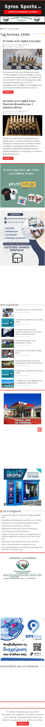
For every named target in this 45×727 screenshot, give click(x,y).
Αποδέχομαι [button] (23, 723)
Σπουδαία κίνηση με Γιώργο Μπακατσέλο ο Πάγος (25, 341)
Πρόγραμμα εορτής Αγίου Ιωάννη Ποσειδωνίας (19, 528)
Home (4, 29)
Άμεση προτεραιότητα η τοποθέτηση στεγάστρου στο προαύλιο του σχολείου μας (22, 548)
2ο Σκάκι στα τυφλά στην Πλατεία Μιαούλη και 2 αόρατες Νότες (19, 104)
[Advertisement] (22, 284)
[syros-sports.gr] (22, 7)
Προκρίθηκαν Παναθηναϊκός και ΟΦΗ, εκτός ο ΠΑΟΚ (21, 520)
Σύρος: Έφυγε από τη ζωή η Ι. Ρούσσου (16, 526)
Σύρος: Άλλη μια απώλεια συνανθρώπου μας (18, 544)
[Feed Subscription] (44, 34)
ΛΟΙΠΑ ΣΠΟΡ (24, 45)
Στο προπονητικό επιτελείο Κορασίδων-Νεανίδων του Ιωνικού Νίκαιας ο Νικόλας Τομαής (28, 331)
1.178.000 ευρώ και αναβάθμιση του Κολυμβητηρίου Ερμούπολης (28, 382)
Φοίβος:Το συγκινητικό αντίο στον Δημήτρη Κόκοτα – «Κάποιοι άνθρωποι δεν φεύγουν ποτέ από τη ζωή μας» (22, 536)
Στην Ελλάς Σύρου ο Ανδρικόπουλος (28, 310)
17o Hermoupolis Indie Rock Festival (15, 531)
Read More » (8, 92)
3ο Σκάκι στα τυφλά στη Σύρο (22, 41)
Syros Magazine (12, 511)
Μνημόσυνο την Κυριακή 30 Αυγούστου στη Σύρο (20, 523)
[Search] (40, 429)
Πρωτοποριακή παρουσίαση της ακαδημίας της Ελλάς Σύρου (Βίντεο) (28, 362)
